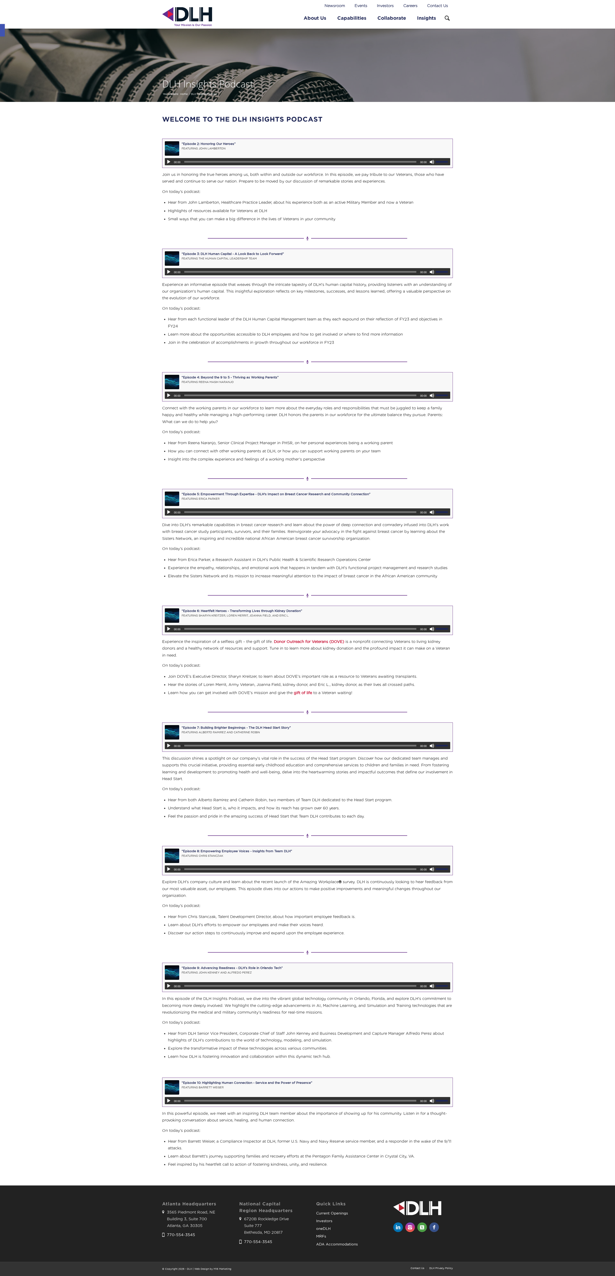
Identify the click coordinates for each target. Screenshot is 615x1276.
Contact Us (437, 6)
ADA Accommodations (337, 1244)
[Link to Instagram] (410, 1227)
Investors (385, 6)
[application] (307, 161)
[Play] (168, 162)
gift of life (303, 693)
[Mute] (432, 162)
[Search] (447, 18)
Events (361, 6)
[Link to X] (422, 1227)
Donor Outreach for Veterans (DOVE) (309, 642)
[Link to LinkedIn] (398, 1227)
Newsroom (335, 6)
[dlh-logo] (187, 18)
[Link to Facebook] (434, 1227)
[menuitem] (335, 5)
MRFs (321, 1236)
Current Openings (332, 1213)
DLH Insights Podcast (207, 83)
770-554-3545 (181, 1235)
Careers (410, 6)
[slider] (443, 161)
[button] (2, 30)
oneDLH (323, 1229)
